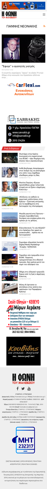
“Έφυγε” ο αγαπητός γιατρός (18, 66)
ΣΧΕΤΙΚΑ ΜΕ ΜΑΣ (13, 461)
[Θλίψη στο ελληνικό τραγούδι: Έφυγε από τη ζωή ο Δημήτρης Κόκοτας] (10, 276)
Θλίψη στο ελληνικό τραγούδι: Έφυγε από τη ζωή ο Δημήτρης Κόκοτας (32, 274)
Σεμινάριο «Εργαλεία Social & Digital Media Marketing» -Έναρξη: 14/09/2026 (31, 244)
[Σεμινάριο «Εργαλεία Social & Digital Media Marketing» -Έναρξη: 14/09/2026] (10, 246)
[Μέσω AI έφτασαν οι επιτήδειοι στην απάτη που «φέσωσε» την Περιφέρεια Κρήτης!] (10, 288)
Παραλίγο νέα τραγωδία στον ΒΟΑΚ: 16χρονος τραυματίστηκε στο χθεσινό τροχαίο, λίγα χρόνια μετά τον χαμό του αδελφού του (31, 259)
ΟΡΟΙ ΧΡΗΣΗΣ (26, 461)
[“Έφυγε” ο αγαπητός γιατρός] (23, 48)
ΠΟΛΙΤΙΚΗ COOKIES (29, 464)
